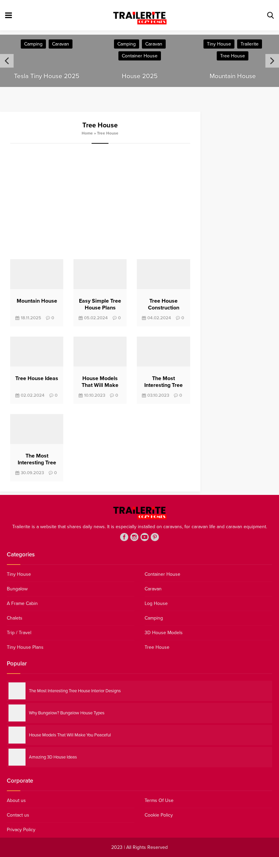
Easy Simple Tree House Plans (100, 304)
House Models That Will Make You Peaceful (100, 385)
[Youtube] (145, 537)
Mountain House (37, 301)
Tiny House (219, 44)
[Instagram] (134, 537)
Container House (140, 56)
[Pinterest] (155, 537)
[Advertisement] (100, 201)
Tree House (232, 56)
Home (87, 133)
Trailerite (250, 44)
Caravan (60, 44)
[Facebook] (124, 537)
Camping (33, 44)
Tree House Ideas (36, 378)
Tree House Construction (163, 304)
